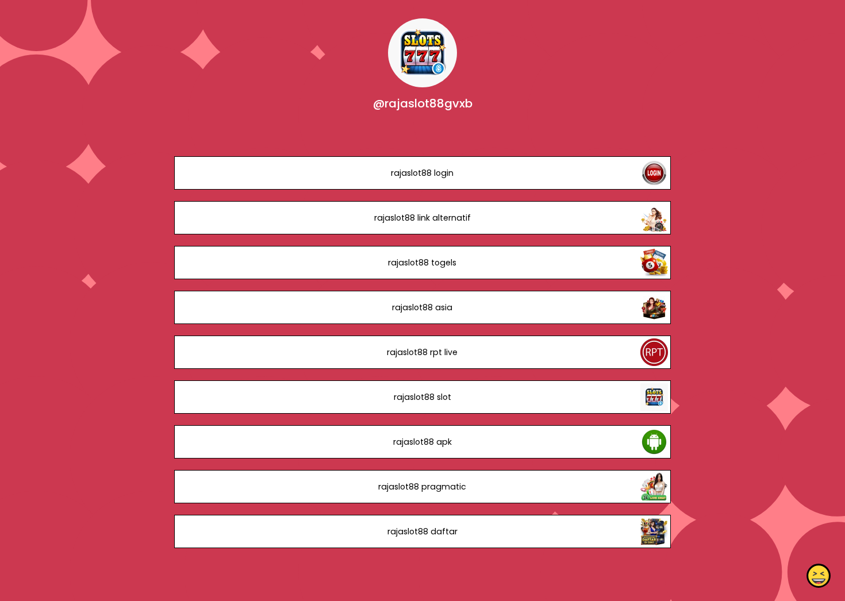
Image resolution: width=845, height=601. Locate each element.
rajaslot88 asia (422, 307)
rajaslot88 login (422, 173)
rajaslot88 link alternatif (422, 218)
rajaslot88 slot (422, 397)
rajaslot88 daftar (422, 531)
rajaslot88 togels (422, 262)
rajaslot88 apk (422, 442)
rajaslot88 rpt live (422, 352)
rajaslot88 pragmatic (422, 486)
